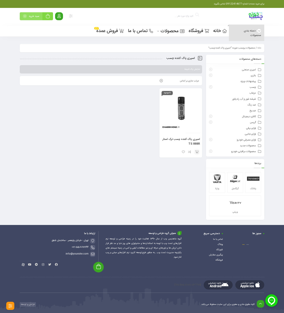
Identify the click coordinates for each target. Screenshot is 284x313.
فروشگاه (219, 260)
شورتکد (219, 250)
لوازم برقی (251, 128)
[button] (247, 244)
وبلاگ (220, 244)
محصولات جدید (248, 146)
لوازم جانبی (250, 134)
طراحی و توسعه (27, 304)
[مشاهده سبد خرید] (48, 16)
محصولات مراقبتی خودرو (243, 151)
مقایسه (189, 152)
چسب (253, 87)
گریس (253, 122)
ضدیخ (252, 111)
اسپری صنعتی (249, 70)
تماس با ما (218, 239)
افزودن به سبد (197, 152)
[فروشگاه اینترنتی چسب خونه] (256, 17)
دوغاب (252, 93)
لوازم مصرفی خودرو (246, 140)
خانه (259, 48)
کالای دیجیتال (249, 116)
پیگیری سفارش (216, 255)
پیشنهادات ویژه (248, 81)
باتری (253, 75)
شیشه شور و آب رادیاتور (244, 99)
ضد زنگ (252, 105)
